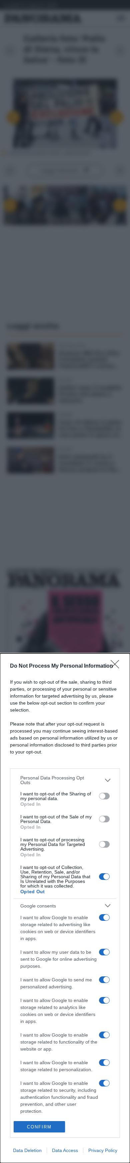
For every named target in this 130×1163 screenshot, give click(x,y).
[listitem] (65, 780)
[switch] (104, 796)
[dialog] (65, 908)
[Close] (117, 666)
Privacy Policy (102, 1150)
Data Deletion (27, 1150)
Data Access (65, 1150)
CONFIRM (39, 1126)
